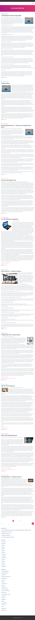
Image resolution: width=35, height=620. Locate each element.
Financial (3, 581)
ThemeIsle (20, 617)
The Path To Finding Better (5, 263)
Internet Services (4, 592)
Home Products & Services (6, 590)
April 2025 (3, 550)
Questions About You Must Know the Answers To (8, 378)
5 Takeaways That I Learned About (10, 334)
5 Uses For (2, 426)
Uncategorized (4, 608)
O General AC (8, 156)
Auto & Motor (3, 574)
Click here (20, 512)
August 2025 (3, 543)
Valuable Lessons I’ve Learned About (7, 531)
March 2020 (3, 564)
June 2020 (3, 559)
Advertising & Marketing (4, 178)
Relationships (4, 599)
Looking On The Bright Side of (6, 535)
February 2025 (4, 554)
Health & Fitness (4, 587)
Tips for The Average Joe (8, 386)
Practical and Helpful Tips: (8, 180)
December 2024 (4, 557)
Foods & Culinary (4, 583)
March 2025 (3, 552)
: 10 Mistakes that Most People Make (11, 15)
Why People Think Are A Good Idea (6, 262)
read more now (26, 91)
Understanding (5, 83)
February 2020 (4, 566)
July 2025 (3, 545)
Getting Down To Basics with (6, 533)
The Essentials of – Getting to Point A (11, 477)
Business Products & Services (6, 576)
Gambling (3, 585)
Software (3, 601)
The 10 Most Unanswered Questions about (8, 537)
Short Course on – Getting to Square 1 (11, 271)
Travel (2, 606)
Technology (3, 604)
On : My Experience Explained (9, 219)
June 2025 (3, 547)
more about (12, 506)
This (17, 109)
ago (5, 77)
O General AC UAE (13, 154)
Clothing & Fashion (4, 578)
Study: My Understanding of (9, 435)
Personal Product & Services (6, 594)
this (14, 289)
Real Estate (3, 597)
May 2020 (3, 561)
